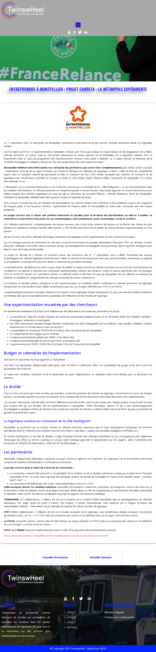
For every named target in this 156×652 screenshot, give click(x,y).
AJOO (103, 648)
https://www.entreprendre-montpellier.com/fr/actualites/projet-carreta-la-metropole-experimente (56, 535)
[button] (78, 24)
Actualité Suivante (101, 557)
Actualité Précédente (55, 557)
